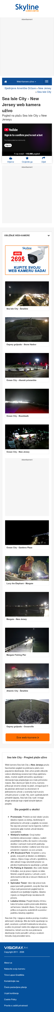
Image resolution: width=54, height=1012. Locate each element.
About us (8, 962)
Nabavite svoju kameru (14, 968)
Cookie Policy (10, 999)
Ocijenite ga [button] (27, 161)
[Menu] (47, 81)
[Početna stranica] (5, 81)
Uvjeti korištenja (11, 993)
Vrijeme (10, 161)
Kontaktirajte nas (11, 980)
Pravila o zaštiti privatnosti (16, 1005)
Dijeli (44, 161)
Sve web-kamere (26, 737)
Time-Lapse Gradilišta (14, 974)
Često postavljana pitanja (15, 987)
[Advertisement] (27, 48)
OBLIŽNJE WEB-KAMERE (17, 235)
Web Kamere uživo (26, 81)
